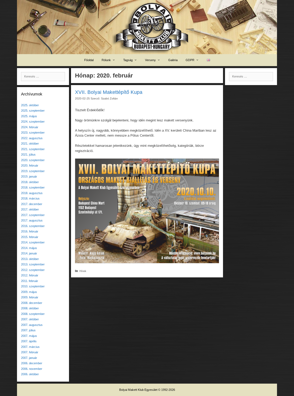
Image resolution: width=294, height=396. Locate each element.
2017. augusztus (32, 220)
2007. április (29, 341)
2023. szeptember (33, 132)
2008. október (30, 308)
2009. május (29, 292)
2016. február (29, 231)
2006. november (31, 368)
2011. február (29, 281)
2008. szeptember (33, 314)
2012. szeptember (33, 270)
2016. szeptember (33, 226)
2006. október (30, 374)
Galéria (173, 60)
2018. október (30, 182)
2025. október (30, 105)
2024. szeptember (33, 121)
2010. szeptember (33, 286)
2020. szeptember (33, 160)
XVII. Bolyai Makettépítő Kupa (108, 92)
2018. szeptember (33, 187)
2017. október (30, 209)
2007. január (29, 357)
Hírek (82, 271)
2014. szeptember (33, 242)
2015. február (29, 237)
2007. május (29, 335)
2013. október (30, 259)
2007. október (30, 319)
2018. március (30, 198)
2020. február (29, 165)
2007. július (28, 330)
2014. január (29, 253)
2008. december (31, 303)
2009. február (29, 297)
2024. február (29, 127)
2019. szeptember (33, 171)
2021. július (28, 154)
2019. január (29, 176)
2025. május (29, 116)
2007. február (29, 352)
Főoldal (89, 60)
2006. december (31, 363)
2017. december (31, 204)
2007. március (30, 346)
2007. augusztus (32, 325)
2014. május (29, 248)
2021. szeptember (33, 149)
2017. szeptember (33, 215)
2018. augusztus (32, 193)
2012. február (29, 275)
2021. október (30, 143)
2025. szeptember (33, 110)
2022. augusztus (32, 138)
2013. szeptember (33, 264)
